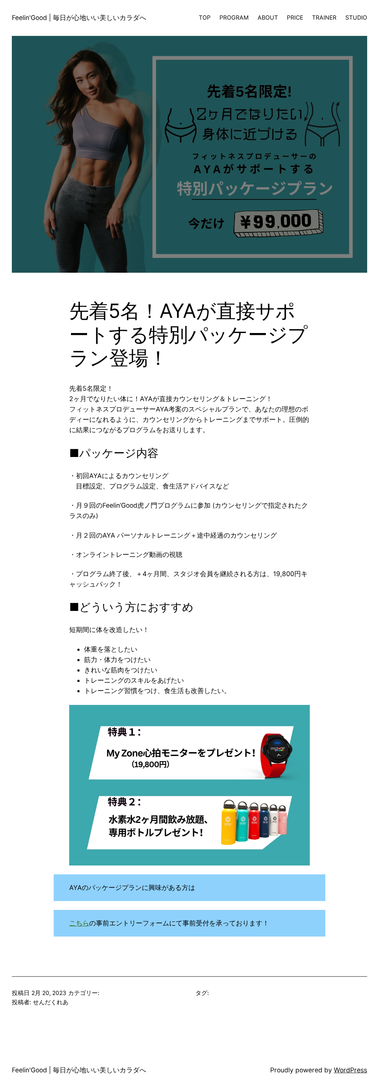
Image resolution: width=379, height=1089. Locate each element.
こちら (79, 923)
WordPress (350, 1070)
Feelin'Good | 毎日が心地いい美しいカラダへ (79, 17)
